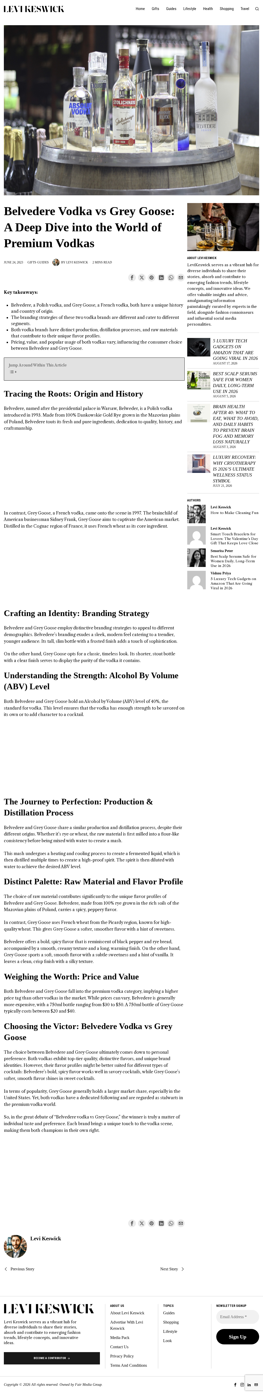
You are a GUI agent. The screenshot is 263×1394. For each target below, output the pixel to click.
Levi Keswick (77, 262)
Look (167, 1340)
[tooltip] (132, 277)
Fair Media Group (88, 1385)
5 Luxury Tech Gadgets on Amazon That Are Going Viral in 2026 (235, 349)
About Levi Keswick (127, 1313)
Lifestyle (170, 1331)
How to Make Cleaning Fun (234, 513)
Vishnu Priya (221, 573)
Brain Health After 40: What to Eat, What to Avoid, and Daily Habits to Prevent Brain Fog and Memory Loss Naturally (236, 424)
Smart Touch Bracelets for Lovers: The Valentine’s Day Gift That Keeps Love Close (234, 538)
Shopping (171, 1322)
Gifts (31, 262)
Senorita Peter (222, 551)
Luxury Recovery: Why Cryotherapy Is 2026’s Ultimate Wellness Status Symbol (234, 469)
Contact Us (119, 1347)
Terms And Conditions (128, 1365)
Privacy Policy (122, 1356)
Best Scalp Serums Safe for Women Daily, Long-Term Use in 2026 (235, 382)
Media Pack (119, 1337)
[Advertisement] (94, 474)
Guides (43, 262)
